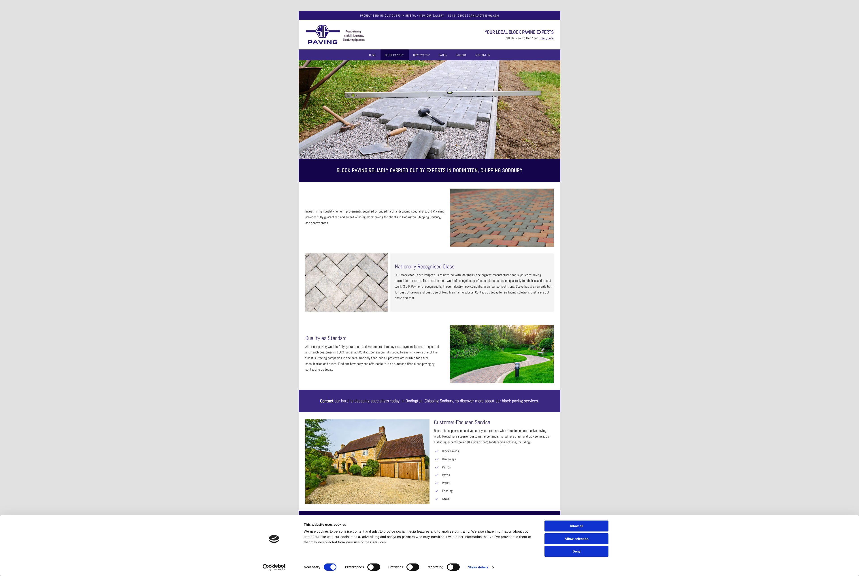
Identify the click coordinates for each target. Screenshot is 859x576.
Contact (327, 401)
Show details (478, 567)
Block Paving (393, 55)
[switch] (373, 567)
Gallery (461, 55)
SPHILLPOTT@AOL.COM (484, 15)
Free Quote (546, 38)
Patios (443, 55)
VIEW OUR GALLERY (431, 15)
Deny (576, 551)
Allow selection (577, 539)
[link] (395, 54)
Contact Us (482, 55)
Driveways (420, 55)
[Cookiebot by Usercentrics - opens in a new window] (274, 567)
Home (372, 55)
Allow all (576, 526)
